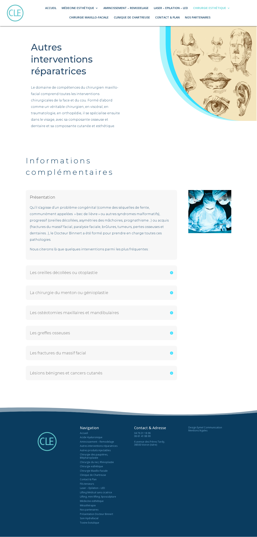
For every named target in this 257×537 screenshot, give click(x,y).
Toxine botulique (89, 522)
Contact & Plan (167, 17)
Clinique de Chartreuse (132, 17)
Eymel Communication (209, 427)
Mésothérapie (88, 505)
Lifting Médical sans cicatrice (96, 492)
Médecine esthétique (92, 501)
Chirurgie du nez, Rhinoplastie (97, 462)
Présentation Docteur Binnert (96, 514)
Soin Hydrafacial (89, 518)
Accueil (50, 8)
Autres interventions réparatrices (98, 446)
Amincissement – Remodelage (126, 8)
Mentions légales (197, 430)
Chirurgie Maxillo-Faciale (89, 17)
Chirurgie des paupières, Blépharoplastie (94, 456)
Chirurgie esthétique (91, 466)
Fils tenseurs (87, 483)
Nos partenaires (197, 17)
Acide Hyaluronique (91, 437)
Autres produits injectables (95, 450)
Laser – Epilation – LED (171, 8)
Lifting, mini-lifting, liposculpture (98, 496)
